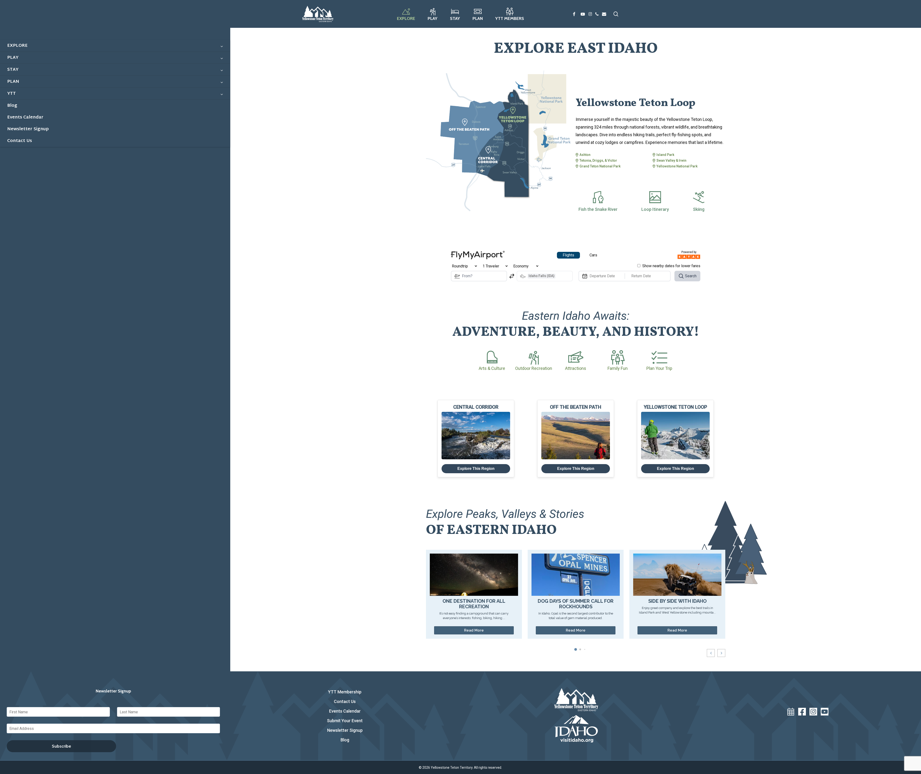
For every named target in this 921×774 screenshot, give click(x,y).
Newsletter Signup (345, 730)
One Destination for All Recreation (474, 603)
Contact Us (345, 701)
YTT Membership (344, 691)
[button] (721, 653)
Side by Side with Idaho (677, 601)
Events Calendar (345, 711)
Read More (474, 630)
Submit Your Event (345, 720)
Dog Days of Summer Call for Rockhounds (576, 603)
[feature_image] (474, 574)
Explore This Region (476, 469)
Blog (345, 739)
